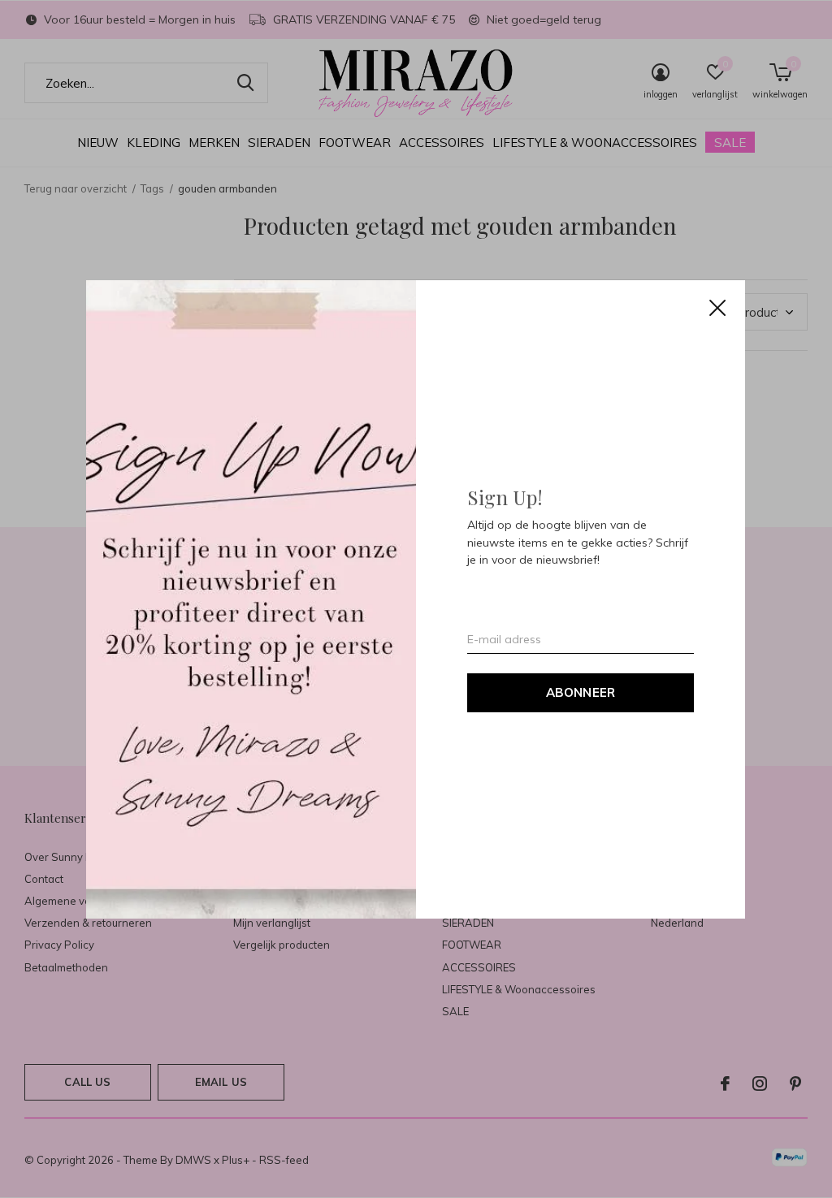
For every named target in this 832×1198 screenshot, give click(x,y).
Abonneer (581, 691)
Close (718, 307)
